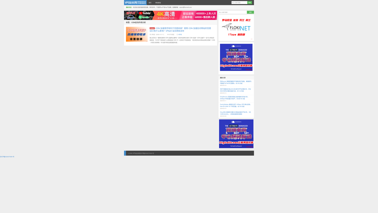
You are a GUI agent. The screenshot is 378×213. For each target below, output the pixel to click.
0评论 (180, 34)
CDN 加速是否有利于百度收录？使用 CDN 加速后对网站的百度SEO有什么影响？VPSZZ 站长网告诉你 (180, 29)
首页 (150, 3)
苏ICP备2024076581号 (147, 153)
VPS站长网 (135, 2)
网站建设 (158, 3)
